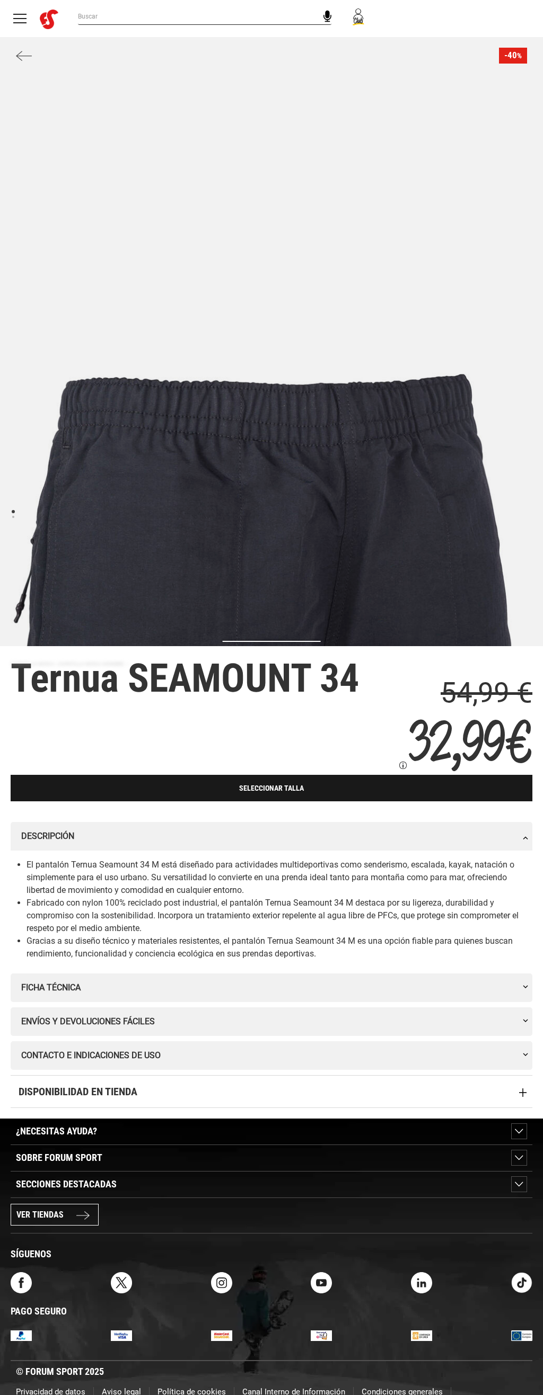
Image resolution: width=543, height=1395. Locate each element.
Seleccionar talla (271, 788)
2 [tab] (13, 516)
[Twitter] (121, 1282)
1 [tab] (13, 511)
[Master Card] (221, 1335)
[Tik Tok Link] (521, 1282)
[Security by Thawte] (321, 1335)
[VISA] (121, 1335)
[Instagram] (221, 1282)
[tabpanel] (271, 633)
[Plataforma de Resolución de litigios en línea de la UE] (521, 1335)
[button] (520, 1357)
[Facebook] (21, 1282)
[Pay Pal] (21, 1335)
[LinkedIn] (421, 1282)
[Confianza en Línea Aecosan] (421, 1335)
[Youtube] (321, 1282)
